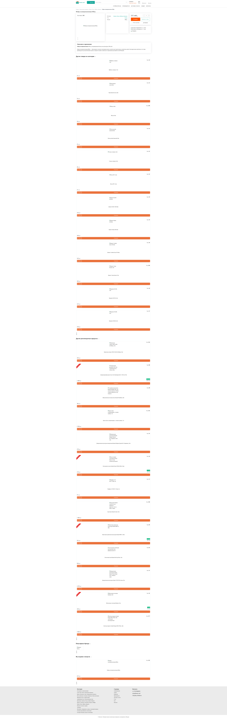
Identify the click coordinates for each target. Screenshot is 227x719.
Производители (126, 6)
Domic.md (82, 2)
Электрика (79, 707)
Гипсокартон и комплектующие (82, 690)
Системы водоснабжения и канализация (84, 710)
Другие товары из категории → (86, 56)
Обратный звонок (132, 3)
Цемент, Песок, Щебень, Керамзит (120, 16)
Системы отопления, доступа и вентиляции (85, 712)
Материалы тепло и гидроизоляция (83, 697)
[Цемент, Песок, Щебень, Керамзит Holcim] (80, 648)
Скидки (143, 6)
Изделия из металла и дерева (82, 705)
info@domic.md (136, 693)
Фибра (126, 17)
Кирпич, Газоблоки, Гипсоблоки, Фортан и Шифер (86, 702)
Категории (79, 689)
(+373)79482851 (136, 691)
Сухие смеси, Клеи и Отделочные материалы (85, 692)
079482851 (131, 1)
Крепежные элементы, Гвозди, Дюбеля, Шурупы (85, 700)
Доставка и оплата (135, 6)
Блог (115, 700)
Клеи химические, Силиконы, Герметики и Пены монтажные (88, 695)
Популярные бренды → (83, 643)
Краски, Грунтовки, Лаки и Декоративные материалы (86, 694)
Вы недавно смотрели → (84, 656)
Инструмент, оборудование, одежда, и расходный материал (87, 709)
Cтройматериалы (117, 6)
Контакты (148, 6)
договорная (145, 22)
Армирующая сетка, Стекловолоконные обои (85, 699)
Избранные (116, 694)
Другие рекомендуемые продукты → (87, 338)
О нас (115, 699)
